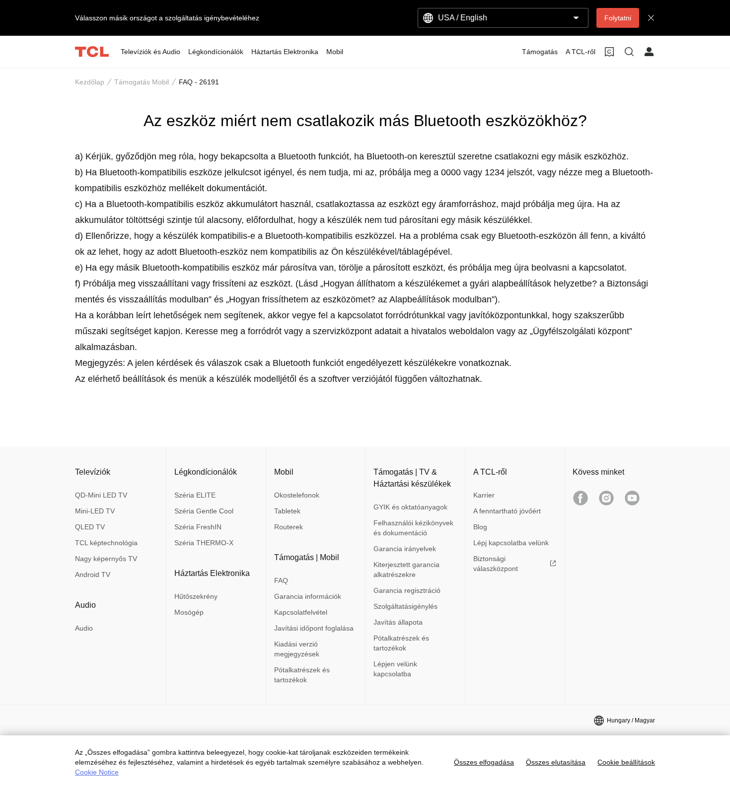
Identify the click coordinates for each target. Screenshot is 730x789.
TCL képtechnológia (106, 543)
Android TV (92, 574)
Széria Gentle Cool (203, 511)
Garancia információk (307, 596)
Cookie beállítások (626, 762)
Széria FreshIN (197, 527)
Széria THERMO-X (203, 543)
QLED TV (90, 527)
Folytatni (617, 18)
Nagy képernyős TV (106, 559)
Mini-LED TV (95, 511)
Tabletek (287, 511)
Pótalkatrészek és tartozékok (302, 675)
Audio (84, 628)
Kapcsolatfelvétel (300, 612)
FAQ (281, 580)
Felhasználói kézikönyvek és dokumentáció (413, 528)
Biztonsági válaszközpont (495, 564)
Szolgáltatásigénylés (405, 606)
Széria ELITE (195, 495)
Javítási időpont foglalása (314, 628)
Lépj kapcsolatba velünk (511, 543)
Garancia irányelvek (404, 549)
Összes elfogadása (484, 762)
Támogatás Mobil (141, 82)
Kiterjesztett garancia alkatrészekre (406, 569)
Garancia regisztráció (406, 590)
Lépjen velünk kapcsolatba (395, 669)
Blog (480, 527)
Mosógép (189, 612)
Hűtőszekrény (196, 596)
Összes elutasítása (555, 762)
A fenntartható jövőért (507, 511)
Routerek (288, 527)
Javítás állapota (398, 622)
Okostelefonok (296, 495)
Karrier (484, 495)
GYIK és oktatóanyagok (410, 507)
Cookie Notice (97, 772)
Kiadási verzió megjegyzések (296, 649)
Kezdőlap (89, 82)
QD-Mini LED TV (101, 495)
